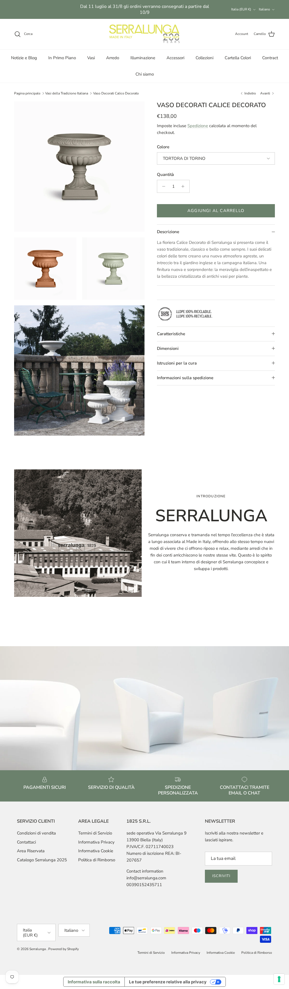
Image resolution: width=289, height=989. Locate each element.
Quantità (165, 174)
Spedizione (197, 126)
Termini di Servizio (95, 833)
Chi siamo (144, 74)
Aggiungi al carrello (215, 210)
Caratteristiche (171, 334)
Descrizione (168, 232)
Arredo (112, 58)
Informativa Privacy (96, 842)
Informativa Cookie (95, 851)
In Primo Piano (62, 58)
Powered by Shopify (63, 949)
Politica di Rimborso (96, 860)
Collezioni (204, 58)
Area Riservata (31, 851)
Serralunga (38, 949)
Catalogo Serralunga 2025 (42, 860)
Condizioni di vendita (36, 833)
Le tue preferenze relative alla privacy (168, 981)
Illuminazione (142, 58)
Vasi (91, 58)
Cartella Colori (238, 58)
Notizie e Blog (24, 58)
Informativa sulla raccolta (94, 981)
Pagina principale (27, 93)
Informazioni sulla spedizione (185, 378)
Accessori (175, 58)
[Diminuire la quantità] (162, 186)
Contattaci (26, 842)
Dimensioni (168, 348)
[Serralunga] (144, 34)
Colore (163, 147)
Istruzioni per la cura (177, 363)
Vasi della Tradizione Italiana (66, 93)
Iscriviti (221, 875)
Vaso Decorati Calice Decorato (116, 93)
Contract (270, 58)
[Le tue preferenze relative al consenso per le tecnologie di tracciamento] (279, 979)
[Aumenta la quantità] (184, 186)
